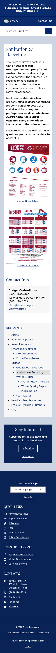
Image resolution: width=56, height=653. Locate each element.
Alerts (15, 335)
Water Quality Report (34, 386)
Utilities (15, 363)
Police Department (28, 358)
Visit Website (16, 309)
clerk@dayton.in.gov (21, 305)
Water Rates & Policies (35, 381)
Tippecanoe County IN (21, 554)
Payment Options (22, 339)
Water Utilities (24, 377)
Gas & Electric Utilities (29, 367)
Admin (28, 646)
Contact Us (45, 21)
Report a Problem (18, 518)
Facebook (14, 601)
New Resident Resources (26, 400)
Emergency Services (23, 349)
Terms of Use (13, 632)
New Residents (16, 532)
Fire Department (26, 353)
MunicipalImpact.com (33, 640)
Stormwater (23, 395)
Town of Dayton (16, 31)
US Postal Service (18, 563)
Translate (28, 497)
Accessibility (43, 632)
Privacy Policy (28, 632)
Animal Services (21, 344)
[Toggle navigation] (48, 31)
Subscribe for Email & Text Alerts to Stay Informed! (28, 9)
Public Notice (29, 391)
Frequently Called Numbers (28, 405)
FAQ (13, 409)
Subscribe (28, 448)
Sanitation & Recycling (30, 372)
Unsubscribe (28, 456)
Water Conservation (20, 559)
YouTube (14, 606)
